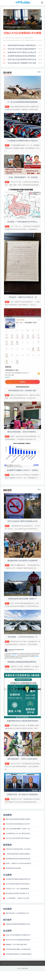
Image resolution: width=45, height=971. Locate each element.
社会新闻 (7, 875)
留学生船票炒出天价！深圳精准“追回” (22, 390)
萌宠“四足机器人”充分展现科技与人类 (17, 913)
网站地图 (25, 968)
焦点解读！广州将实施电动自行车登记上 (22, 222)
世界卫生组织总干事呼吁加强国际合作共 (22, 521)
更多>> (40, 72)
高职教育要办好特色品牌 (13, 868)
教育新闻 (7, 845)
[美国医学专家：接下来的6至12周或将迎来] (22, 791)
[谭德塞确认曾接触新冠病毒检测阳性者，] (22, 658)
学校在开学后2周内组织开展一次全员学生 (18, 849)
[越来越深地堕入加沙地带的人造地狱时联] (22, 557)
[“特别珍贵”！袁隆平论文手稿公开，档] (22, 294)
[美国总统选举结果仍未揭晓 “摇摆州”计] (22, 595)
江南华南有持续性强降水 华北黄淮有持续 (18, 949)
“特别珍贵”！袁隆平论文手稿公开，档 (22, 297)
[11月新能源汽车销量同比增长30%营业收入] (22, 137)
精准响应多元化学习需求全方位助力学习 (17, 27)
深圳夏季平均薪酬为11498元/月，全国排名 (22, 470)
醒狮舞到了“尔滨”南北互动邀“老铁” (16, 944)
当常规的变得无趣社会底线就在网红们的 (18, 879)
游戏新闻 (7, 815)
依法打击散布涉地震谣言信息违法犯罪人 (18, 884)
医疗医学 (7, 920)
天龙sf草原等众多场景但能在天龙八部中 (18, 824)
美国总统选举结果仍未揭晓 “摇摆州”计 (22, 599)
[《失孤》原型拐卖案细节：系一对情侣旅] (22, 174)
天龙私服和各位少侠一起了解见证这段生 (18, 833)
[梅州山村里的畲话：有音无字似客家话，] (22, 428)
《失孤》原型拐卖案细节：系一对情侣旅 (22, 177)
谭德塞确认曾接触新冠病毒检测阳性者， (22, 662)
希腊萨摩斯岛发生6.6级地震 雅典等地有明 (22, 721)
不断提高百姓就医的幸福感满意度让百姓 (18, 924)
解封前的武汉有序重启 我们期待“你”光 (17, 893)
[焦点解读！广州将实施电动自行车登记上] (22, 218)
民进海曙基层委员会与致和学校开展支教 (18, 858)
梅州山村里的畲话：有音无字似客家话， (22, 432)
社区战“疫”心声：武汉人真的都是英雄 (17, 888)
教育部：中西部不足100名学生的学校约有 (18, 863)
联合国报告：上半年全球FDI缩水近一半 (22, 637)
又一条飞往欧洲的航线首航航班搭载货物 (22, 102)
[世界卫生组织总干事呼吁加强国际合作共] (22, 518)
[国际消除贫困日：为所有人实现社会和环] (22, 755)
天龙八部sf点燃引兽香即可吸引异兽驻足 (18, 838)
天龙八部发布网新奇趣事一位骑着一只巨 (18, 828)
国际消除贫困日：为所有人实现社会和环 (22, 759)
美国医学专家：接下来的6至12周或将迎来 (22, 794)
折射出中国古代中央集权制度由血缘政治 (18, 940)
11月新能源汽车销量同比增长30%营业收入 (22, 141)
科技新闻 (7, 909)
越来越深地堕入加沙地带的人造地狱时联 (22, 560)
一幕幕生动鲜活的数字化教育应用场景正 (18, 854)
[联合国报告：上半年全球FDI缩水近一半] (22, 633)
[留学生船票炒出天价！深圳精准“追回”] (22, 387)
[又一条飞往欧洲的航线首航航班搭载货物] (22, 99)
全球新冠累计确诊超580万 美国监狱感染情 (18, 954)
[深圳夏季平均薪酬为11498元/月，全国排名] (22, 467)
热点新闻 (7, 931)
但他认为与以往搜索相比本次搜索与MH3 (18, 935)
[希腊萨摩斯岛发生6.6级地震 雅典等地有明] (22, 717)
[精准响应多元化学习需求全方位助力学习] (22, 19)
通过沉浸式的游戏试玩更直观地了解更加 (18, 819)
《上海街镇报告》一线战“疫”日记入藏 (17, 898)
